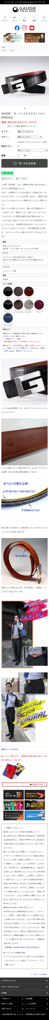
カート (14, 21)
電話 (24, 21)
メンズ (4, 50)
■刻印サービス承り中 (9, 749)
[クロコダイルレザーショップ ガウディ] (24, 11)
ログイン (5, 21)
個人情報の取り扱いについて (13, 1014)
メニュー (44, 21)
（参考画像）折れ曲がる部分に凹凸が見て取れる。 (22, 947)
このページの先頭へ (40, 974)
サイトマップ (31, 1009)
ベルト (11, 50)
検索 (34, 21)
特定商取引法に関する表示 (35, 1014)
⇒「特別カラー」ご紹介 (12, 339)
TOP (3, 47)
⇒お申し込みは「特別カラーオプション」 (18, 351)
